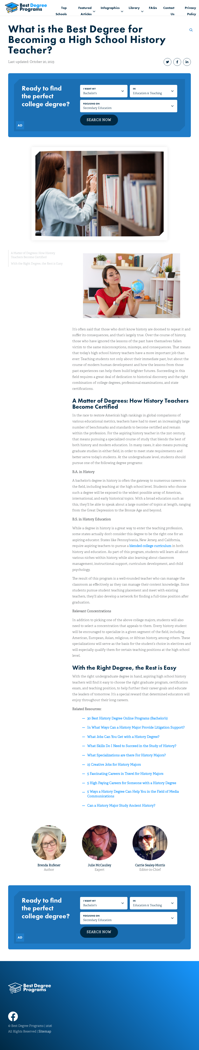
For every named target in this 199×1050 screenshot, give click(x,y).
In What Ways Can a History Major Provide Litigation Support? (136, 727)
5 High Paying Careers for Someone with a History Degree (131, 783)
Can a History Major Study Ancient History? (121, 806)
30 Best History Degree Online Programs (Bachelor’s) (127, 718)
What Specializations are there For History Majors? (126, 755)
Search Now (99, 120)
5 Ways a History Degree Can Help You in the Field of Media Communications (133, 794)
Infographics (110, 8)
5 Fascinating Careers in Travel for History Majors (125, 774)
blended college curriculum (150, 546)
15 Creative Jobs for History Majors (114, 765)
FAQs (153, 8)
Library (134, 8)
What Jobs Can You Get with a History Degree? (123, 737)
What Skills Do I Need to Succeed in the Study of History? (131, 746)
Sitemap (44, 1031)
